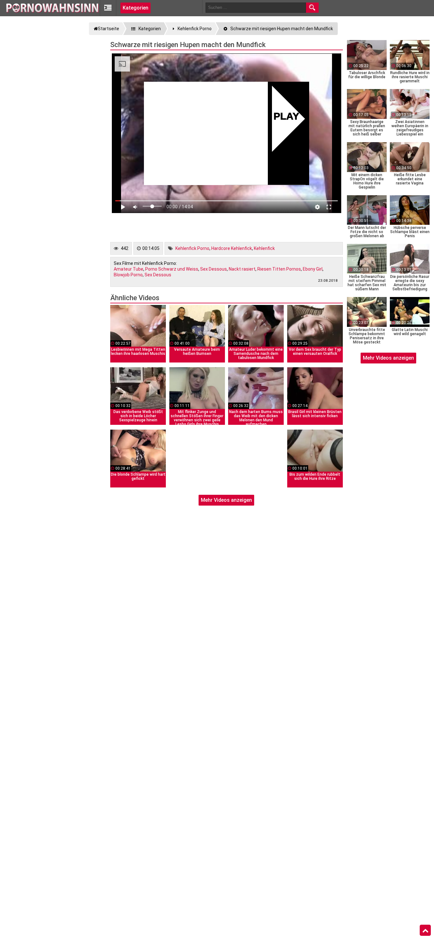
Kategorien (135, 8)
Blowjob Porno (128, 274)
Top (425, 930)
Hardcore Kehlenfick (231, 248)
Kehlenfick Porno (192, 248)
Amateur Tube (128, 269)
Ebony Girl (312, 269)
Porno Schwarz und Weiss (171, 269)
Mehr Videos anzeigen (226, 500)
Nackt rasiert (242, 269)
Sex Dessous (213, 269)
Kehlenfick (264, 248)
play (286, 117)
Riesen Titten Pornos (279, 269)
